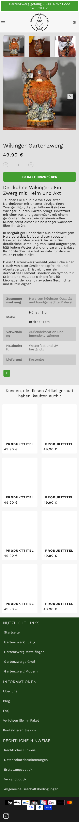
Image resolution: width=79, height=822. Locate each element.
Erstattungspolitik (18, 769)
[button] (9, 97)
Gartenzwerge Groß (19, 662)
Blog (6, 701)
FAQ (6, 711)
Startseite (12, 632)
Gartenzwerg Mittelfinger (24, 652)
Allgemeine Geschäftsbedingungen (31, 789)
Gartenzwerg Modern (21, 671)
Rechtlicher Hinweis (19, 750)
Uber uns (10, 691)
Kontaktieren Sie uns (19, 730)
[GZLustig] (39, 22)
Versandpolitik (15, 779)
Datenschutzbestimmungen (26, 760)
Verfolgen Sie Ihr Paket (21, 720)
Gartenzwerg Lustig (19, 642)
